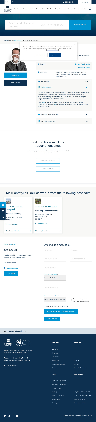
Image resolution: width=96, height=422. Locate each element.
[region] (48, 51)
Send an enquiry (79, 399)
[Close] (75, 44)
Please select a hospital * (51, 274)
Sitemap (54, 392)
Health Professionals (24, 2)
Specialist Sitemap (58, 395)
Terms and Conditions (59, 384)
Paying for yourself (47, 161)
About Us (55, 349)
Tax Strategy (56, 399)
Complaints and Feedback (82, 395)
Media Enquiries (79, 403)
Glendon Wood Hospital (82, 64)
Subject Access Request (82, 392)
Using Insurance (48, 169)
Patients (7, 2)
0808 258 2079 (12, 366)
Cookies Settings (41, 55)
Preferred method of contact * (52, 296)
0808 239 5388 (70, 2)
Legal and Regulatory (59, 381)
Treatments (55, 357)
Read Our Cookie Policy (52, 50)
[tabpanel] (48, 215)
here (43, 102)
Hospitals (55, 353)
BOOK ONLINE (11, 273)
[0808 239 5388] (3, 217)
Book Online (15, 83)
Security (54, 403)
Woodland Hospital (84, 67)
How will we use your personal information (61, 311)
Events (76, 364)
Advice (76, 360)
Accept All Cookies (55, 55)
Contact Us (84, 2)
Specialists (17, 40)
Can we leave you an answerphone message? (81, 300)
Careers (14, 2)
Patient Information (80, 368)
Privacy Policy (56, 388)
